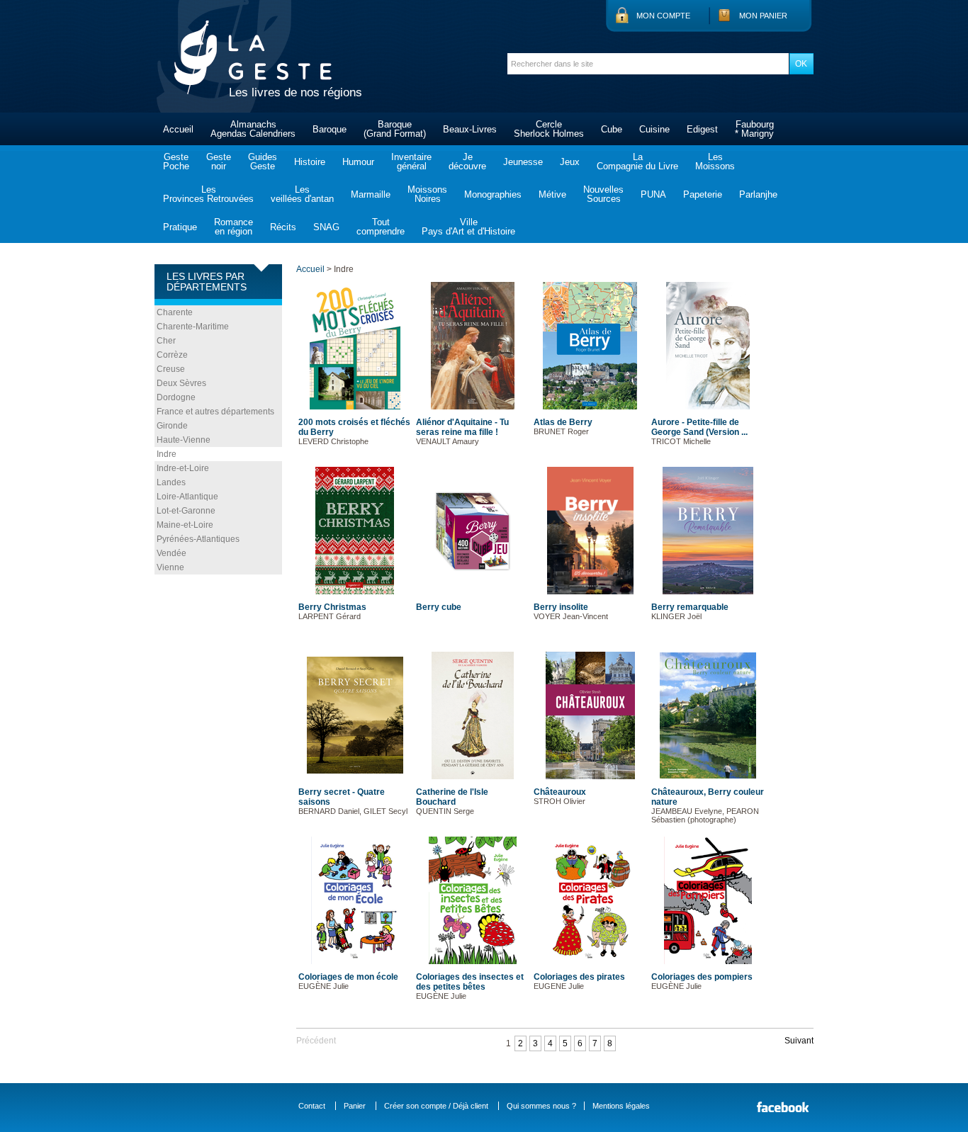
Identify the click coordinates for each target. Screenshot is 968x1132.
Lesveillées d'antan (302, 194)
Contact (311, 1106)
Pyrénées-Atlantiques (198, 539)
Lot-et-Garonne (186, 511)
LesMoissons (715, 161)
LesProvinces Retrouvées (208, 194)
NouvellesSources (603, 194)
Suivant (799, 1041)
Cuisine (654, 129)
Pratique (180, 227)
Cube (611, 129)
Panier (355, 1106)
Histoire (309, 162)
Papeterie (702, 194)
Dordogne (176, 397)
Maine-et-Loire (185, 525)
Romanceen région (233, 227)
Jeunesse (523, 162)
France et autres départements (215, 412)
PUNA (653, 194)
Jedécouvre (467, 161)
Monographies (493, 194)
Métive (552, 194)
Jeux (570, 162)
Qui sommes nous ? (541, 1106)
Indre (166, 454)
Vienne (170, 567)
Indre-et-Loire (183, 468)
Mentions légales (621, 1106)
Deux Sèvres (181, 383)
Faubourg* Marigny (754, 129)
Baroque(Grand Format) (395, 129)
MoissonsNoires (427, 194)
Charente (175, 312)
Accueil (178, 129)
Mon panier (763, 15)
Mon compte (663, 15)
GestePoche (176, 161)
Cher (166, 341)
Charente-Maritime (193, 327)
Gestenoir (218, 161)
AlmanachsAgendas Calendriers (253, 129)
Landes (171, 482)
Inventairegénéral (411, 161)
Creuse (171, 369)
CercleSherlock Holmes (549, 129)
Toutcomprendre (380, 227)
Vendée (171, 553)
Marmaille (370, 194)
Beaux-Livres (470, 129)
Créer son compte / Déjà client (436, 1106)
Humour (358, 162)
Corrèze (172, 355)
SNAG (326, 227)
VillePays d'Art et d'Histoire (468, 227)
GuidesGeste (262, 161)
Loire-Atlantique (187, 497)
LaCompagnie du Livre (637, 161)
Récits (283, 227)
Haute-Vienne (183, 440)
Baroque (330, 129)
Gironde (172, 426)
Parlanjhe (758, 194)
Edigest (702, 129)
